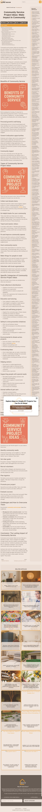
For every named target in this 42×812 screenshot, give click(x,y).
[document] (21, 406)
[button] (36, 398)
